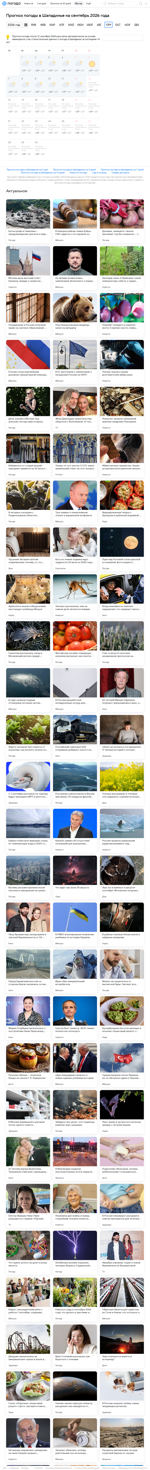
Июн (80, 24)
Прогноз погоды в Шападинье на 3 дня (27, 169)
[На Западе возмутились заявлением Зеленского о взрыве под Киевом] (75, 268)
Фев (43, 24)
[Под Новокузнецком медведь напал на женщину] (75, 315)
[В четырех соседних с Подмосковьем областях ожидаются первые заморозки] (28, 503)
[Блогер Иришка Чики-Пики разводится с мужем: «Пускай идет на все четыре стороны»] (28, 1206)
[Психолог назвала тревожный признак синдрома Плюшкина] (122, 409)
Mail (4, 1468)
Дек (136, 24)
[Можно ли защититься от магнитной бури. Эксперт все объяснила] (122, 971)
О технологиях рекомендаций (87, 1468)
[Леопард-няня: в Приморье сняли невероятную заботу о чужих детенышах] (122, 268)
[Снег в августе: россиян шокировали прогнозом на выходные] (122, 643)
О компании (14, 1468)
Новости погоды (78, 172)
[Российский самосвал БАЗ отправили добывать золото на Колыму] (75, 737)
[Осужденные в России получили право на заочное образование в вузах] (28, 315)
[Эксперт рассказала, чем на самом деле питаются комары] (75, 596)
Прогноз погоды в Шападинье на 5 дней (74, 169)
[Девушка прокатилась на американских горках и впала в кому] (28, 1346)
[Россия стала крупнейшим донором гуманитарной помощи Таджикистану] (28, 362)
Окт (118, 24)
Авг (99, 24)
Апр (61, 24)
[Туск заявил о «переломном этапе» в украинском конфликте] (75, 503)
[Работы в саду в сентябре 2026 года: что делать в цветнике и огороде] (75, 1300)
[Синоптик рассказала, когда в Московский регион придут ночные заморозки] (28, 643)
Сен (108, 24)
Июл (90, 24)
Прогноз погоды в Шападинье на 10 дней (43, 172)
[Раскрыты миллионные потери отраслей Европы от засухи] (122, 1440)
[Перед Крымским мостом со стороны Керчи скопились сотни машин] (28, 971)
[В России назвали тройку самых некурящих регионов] (122, 1393)
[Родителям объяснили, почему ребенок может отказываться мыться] (122, 1159)
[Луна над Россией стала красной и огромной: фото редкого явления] (122, 549)
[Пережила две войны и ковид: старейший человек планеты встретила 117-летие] (75, 1206)
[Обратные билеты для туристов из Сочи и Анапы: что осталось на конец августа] (122, 1300)
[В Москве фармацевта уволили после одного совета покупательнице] (28, 1112)
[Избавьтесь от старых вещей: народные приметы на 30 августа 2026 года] (28, 456)
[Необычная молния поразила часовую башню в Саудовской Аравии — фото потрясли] (75, 1253)
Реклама (24, 1468)
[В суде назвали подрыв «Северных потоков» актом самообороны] (28, 690)
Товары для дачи (120, 172)
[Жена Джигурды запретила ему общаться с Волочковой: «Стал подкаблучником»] (75, 409)
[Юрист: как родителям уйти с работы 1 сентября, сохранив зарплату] (28, 1300)
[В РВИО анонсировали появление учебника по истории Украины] (75, 924)
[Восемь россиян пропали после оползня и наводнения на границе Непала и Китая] (28, 878)
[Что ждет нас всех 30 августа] (75, 878)
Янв (33, 24)
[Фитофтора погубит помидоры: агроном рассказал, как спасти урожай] (75, 643)
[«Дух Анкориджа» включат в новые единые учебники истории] (75, 1065)
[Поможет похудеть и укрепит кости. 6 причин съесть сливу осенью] (122, 315)
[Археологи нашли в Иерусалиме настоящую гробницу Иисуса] (28, 596)
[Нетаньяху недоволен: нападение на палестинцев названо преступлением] (28, 1440)
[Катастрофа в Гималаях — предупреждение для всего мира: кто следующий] (28, 221)
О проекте (38, 1468)
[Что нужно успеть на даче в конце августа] (28, 1253)
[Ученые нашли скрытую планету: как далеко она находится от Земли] (75, 1393)
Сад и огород (99, 172)
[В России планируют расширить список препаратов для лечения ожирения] (122, 1206)
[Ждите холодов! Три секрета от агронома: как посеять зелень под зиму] (28, 737)
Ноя (127, 24)
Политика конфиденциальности (59, 1468)
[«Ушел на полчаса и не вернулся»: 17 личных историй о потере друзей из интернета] (122, 737)
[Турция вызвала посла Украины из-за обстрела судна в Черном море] (122, 1065)
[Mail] (4, 3)
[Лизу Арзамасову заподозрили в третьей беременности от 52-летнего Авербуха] (28, 924)
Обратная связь (109, 1468)
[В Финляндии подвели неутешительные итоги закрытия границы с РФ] (75, 1159)
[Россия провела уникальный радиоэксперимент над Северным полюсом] (122, 831)
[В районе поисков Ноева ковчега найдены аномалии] (122, 924)
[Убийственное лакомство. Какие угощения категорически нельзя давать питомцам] (122, 456)
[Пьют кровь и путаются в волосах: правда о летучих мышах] (122, 1112)
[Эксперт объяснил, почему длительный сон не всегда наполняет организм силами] (75, 1440)
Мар (52, 24)
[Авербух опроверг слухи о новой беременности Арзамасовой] (122, 1253)
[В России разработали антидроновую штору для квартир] (75, 690)
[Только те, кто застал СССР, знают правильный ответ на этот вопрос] (75, 456)
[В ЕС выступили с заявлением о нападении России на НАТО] (75, 362)
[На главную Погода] (13, 3)
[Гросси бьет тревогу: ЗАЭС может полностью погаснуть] (75, 1018)
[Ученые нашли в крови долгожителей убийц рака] (122, 362)
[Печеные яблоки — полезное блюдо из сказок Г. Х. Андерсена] (28, 1065)
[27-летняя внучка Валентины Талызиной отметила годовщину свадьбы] (28, 1159)
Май (71, 24)
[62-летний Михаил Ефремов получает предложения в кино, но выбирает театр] (122, 690)
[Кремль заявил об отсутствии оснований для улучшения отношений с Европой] (75, 831)
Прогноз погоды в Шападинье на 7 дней (122, 169)
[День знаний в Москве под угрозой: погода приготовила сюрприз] (28, 409)
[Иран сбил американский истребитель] (75, 971)
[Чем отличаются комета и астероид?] (122, 1346)
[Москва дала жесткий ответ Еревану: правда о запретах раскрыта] (28, 268)
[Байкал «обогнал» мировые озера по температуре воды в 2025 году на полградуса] (28, 831)
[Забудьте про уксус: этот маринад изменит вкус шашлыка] (75, 1112)
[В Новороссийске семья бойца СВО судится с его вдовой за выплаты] (75, 221)
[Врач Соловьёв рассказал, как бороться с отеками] (75, 1346)
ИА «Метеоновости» (138, 1468)
